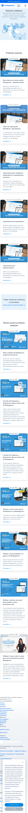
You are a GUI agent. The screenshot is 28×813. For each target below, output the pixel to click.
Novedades (3, 721)
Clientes (2, 705)
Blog (1, 724)
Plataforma (3, 712)
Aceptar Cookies (14, 804)
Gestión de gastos (5, 708)
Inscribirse (6, 95)
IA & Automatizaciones (7, 710)
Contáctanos (4, 737)
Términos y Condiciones (7, 754)
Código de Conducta (20, 751)
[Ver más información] (22, 1)
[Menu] (25, 6)
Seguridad (3, 714)
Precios (2, 703)
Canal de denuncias (6, 759)
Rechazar (14, 809)
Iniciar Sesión (19, 5)
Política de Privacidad (6, 751)
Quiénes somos (4, 729)
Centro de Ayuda (5, 739)
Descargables (4, 719)
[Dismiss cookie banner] (22, 762)
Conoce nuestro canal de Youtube (13, 305)
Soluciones (3, 715)
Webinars (3, 723)
